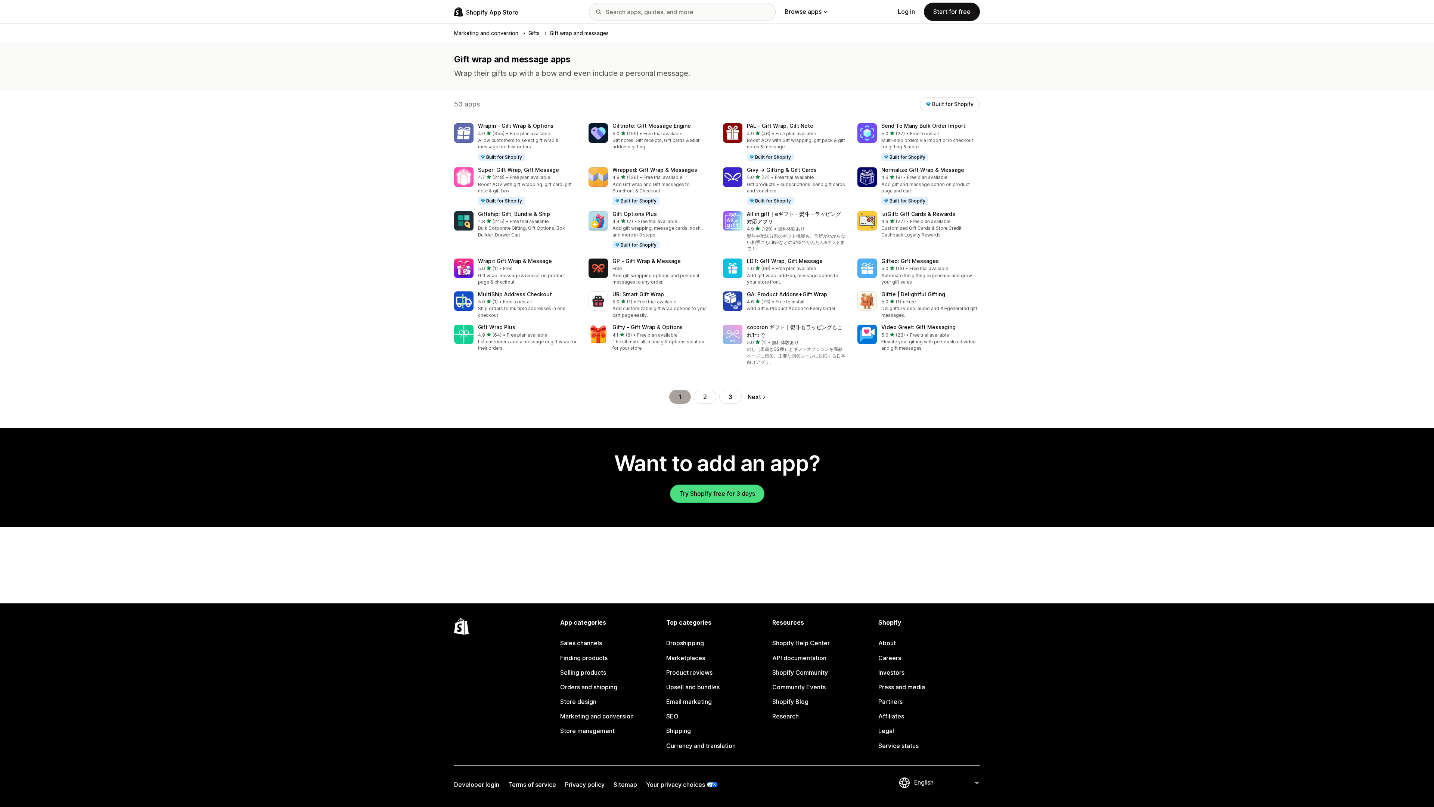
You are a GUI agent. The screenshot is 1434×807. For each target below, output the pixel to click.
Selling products (583, 672)
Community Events (799, 687)
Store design (578, 701)
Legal (886, 731)
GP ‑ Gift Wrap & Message (646, 261)
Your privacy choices (675, 784)
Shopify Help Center (801, 643)
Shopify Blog (790, 701)
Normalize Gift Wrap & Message (922, 170)
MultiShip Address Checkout (515, 294)
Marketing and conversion (597, 716)
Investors (891, 672)
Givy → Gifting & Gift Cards (782, 170)
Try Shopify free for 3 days (717, 493)
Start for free (952, 11)
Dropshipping (685, 643)
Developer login (476, 784)
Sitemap (625, 784)
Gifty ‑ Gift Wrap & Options (647, 327)
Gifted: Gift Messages (910, 261)
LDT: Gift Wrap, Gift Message (785, 261)
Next (754, 397)
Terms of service (532, 784)
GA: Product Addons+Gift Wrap (787, 294)
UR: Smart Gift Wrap (638, 294)
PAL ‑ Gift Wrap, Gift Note (780, 126)
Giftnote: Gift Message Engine (651, 126)
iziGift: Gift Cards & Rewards (918, 214)
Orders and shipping (588, 687)
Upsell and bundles (693, 687)
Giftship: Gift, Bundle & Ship (514, 214)
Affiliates (891, 716)
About (887, 643)
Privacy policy (585, 784)
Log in (906, 11)
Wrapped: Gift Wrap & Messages (654, 170)
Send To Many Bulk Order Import (923, 126)
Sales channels (581, 643)
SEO (672, 716)
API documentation (799, 658)
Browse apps (803, 11)
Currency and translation (701, 745)
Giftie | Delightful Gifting (913, 294)
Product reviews (689, 672)
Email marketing (689, 701)
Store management (587, 731)
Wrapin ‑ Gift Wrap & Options (515, 126)
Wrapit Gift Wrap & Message (515, 261)
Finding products (584, 658)
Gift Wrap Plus (496, 327)
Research (785, 716)
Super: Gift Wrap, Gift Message (518, 170)
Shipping (678, 731)
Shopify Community (800, 672)
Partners (890, 701)
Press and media (901, 687)
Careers (889, 658)
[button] (515, 142)
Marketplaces (685, 658)
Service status (898, 745)
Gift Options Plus (634, 214)
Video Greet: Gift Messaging (918, 327)
